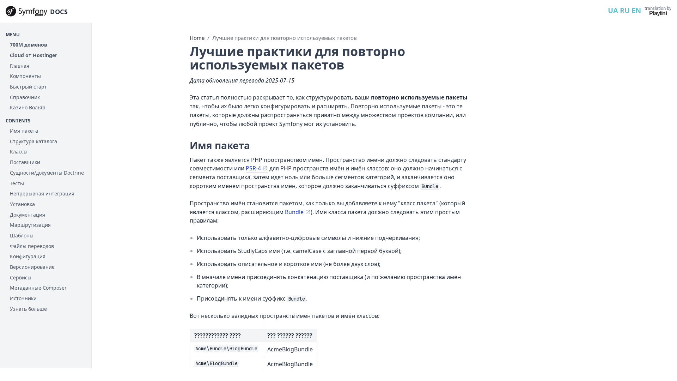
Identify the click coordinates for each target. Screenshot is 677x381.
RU (625, 10)
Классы (19, 151)
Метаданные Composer (38, 287)
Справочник (25, 97)
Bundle (294, 212)
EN (636, 10)
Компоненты (25, 76)
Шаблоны (21, 235)
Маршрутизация (30, 225)
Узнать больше (28, 309)
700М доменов (28, 44)
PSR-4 (253, 168)
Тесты (17, 183)
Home (197, 37)
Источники (23, 298)
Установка (22, 204)
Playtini (658, 13)
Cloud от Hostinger (33, 55)
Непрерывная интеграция (42, 193)
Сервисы (20, 277)
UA (613, 10)
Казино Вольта (27, 107)
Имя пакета (24, 130)
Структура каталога (33, 141)
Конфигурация (27, 256)
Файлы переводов (32, 246)
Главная (19, 65)
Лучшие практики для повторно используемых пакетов (284, 37)
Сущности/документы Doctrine (47, 172)
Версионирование (32, 267)
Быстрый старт (28, 86)
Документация (27, 214)
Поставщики (25, 162)
